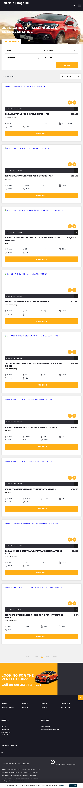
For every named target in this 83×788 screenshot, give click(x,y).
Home (4, 703)
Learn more (64, 785)
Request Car (65, 703)
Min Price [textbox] (11, 57)
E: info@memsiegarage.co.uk (50, 729)
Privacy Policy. (24, 763)
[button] (80, 697)
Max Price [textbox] (48, 57)
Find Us (44, 707)
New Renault (65, 707)
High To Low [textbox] (67, 76)
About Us (25, 707)
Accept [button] (73, 785)
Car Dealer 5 (72, 764)
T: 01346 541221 (45, 726)
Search (67, 65)
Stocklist (25, 703)
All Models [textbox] (48, 50)
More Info (41, 133)
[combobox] (23, 51)
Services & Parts (8, 707)
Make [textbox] (9, 50)
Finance (44, 703)
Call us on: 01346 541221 (21, 685)
